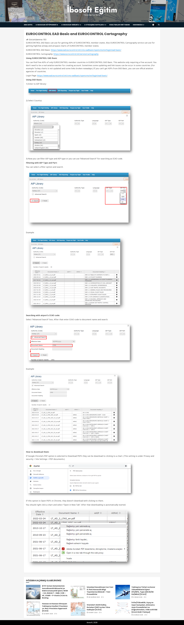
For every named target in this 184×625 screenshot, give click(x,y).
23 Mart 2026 (48, 614)
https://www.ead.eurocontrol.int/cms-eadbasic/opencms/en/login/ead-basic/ (86, 50)
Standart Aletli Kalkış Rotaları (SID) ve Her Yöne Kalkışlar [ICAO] (98, 607)
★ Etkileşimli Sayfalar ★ (94, 25)
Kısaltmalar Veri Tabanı (119, 25)
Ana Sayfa (28, 25)
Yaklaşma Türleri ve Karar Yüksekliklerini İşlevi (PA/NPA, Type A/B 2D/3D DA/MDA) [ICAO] (143, 590)
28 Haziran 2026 (94, 597)
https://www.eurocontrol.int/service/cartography (75, 54)
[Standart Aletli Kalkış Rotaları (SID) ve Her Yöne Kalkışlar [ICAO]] (78, 608)
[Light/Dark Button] (154, 25)
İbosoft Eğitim (92, 9)
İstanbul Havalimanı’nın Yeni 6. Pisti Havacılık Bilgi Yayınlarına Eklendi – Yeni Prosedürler (100, 590)
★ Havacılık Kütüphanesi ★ (47, 25)
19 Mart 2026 (93, 612)
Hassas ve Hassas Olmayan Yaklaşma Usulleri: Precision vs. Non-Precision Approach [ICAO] (55, 607)
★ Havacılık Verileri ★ (70, 25)
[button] (158, 25)
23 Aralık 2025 (138, 615)
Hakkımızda (138, 25)
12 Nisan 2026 (137, 597)
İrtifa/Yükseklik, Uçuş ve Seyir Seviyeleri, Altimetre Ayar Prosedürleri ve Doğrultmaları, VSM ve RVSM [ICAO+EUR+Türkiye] (144, 607)
